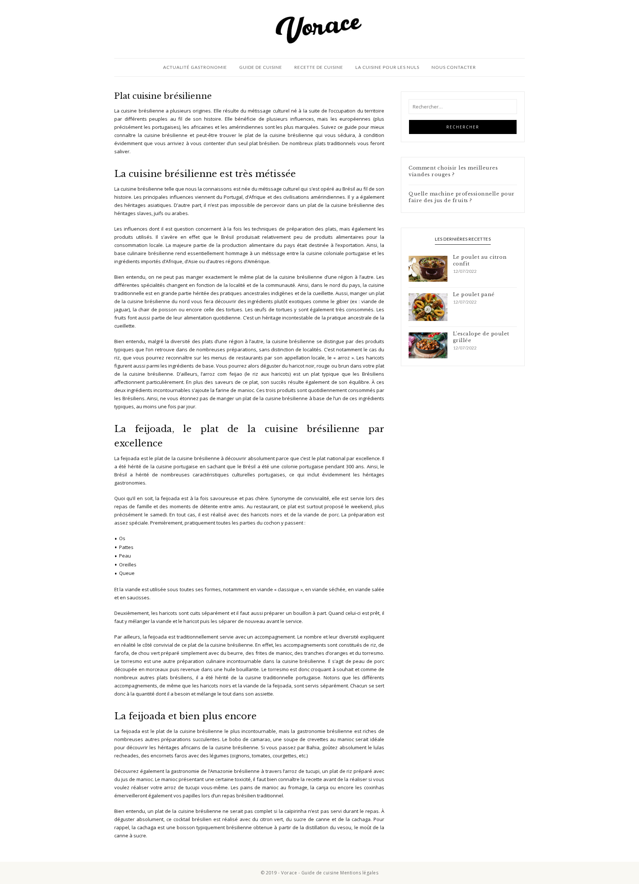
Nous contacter (454, 67)
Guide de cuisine (260, 67)
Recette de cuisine (318, 67)
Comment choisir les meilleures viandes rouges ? (453, 171)
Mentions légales (359, 873)
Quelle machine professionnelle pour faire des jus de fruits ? (462, 197)
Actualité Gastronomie (195, 67)
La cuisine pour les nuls (387, 67)
